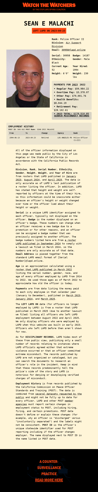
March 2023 (73, 295)
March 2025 (48, 299)
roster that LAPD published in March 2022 (44, 269)
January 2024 (24, 299)
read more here (49, 479)
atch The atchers (49, 5)
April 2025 (55, 179)
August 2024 (32, 179)
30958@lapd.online (73, 50)
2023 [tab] (75, 84)
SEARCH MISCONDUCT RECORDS (71, 115)
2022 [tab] (82, 84)
